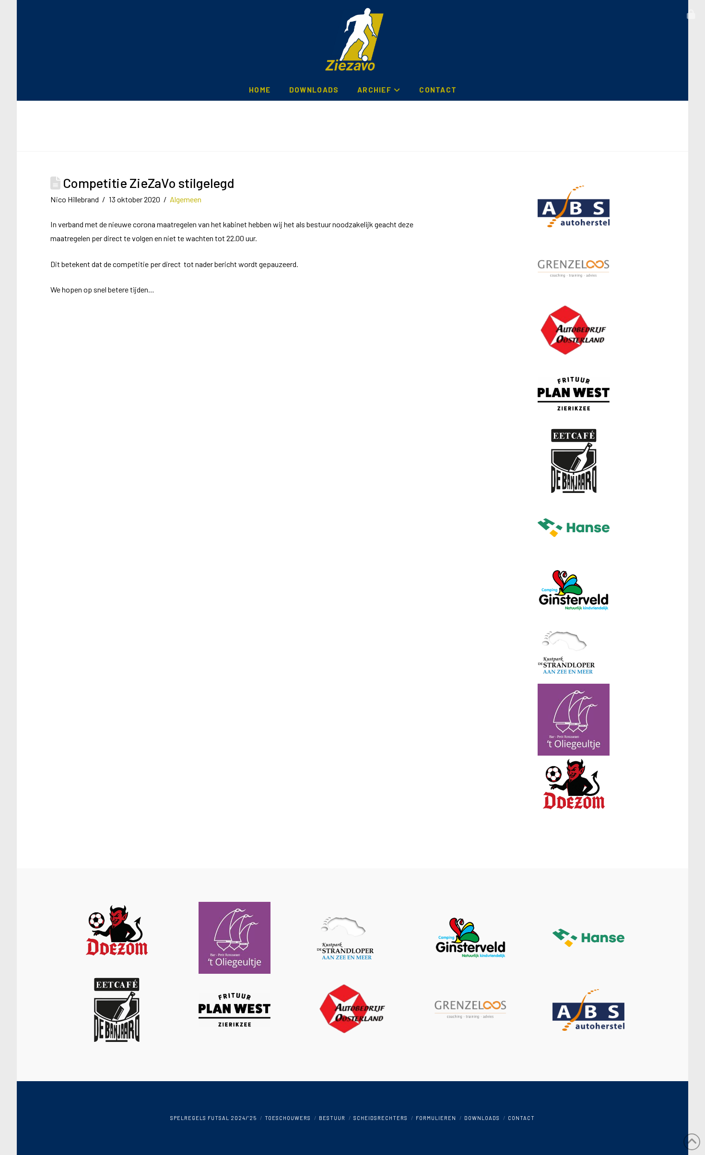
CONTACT (521, 1118)
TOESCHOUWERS (288, 1118)
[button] (691, 14)
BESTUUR (332, 1118)
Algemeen (185, 199)
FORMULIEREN (436, 1118)
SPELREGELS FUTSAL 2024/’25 (213, 1118)
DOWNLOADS (482, 1118)
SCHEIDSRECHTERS (380, 1118)
